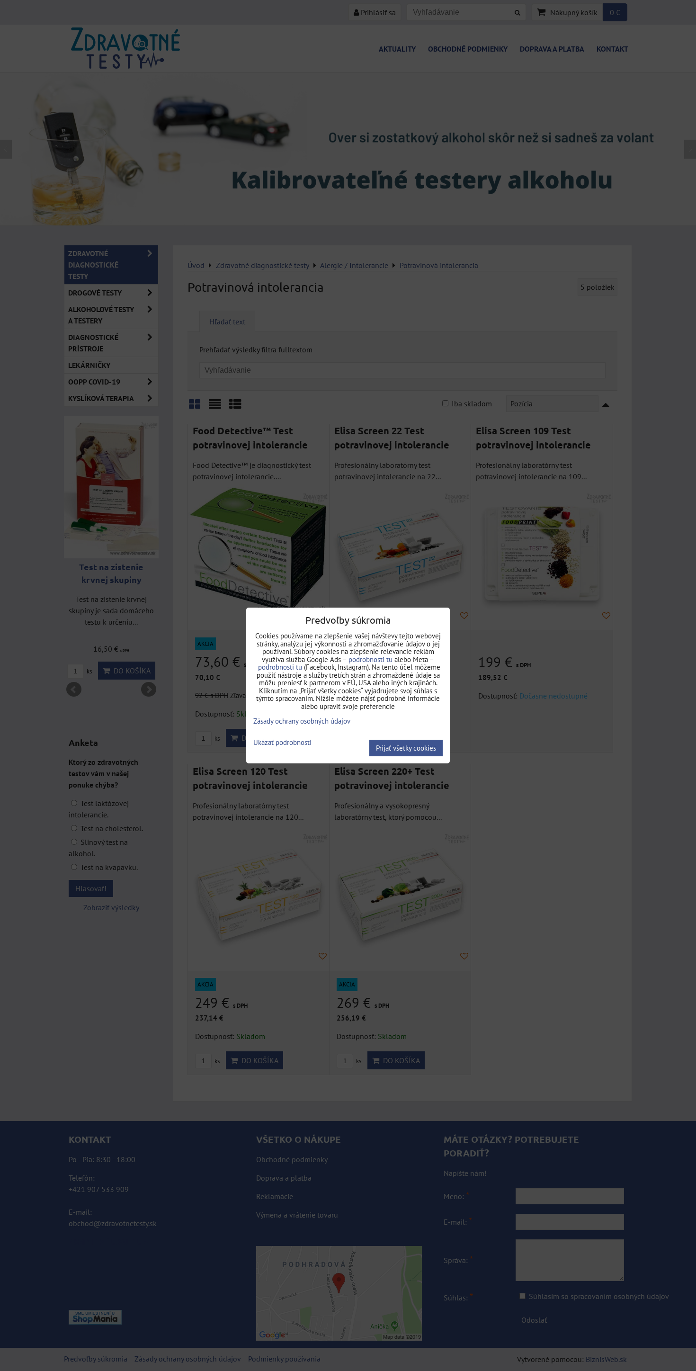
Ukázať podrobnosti (282, 743)
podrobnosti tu (370, 659)
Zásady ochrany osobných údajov (301, 721)
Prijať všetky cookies (406, 748)
